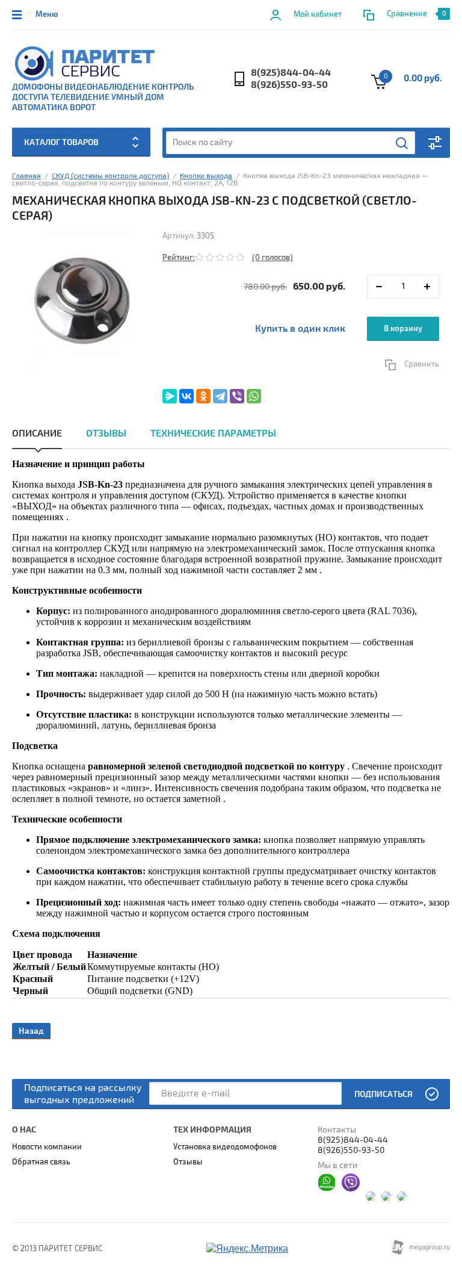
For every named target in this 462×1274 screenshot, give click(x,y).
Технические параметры (213, 433)
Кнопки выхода (206, 176)
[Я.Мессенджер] (169, 396)
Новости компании (47, 1147)
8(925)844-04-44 (291, 73)
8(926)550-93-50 (289, 85)
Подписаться (383, 1094)
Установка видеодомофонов (225, 1147)
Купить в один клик (300, 329)
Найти (402, 143)
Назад (31, 1031)
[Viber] (237, 396)
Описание (37, 433)
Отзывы (106, 433)
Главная (26, 176)
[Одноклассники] (203, 396)
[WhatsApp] (254, 396)
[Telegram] (220, 396)
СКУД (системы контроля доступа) (110, 176)
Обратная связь (41, 1162)
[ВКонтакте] (186, 396)
